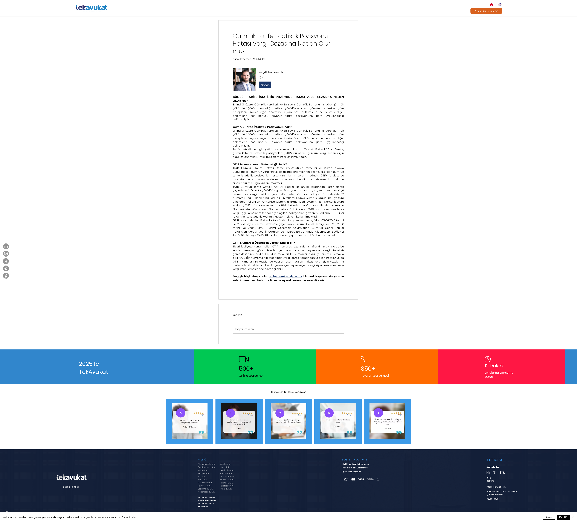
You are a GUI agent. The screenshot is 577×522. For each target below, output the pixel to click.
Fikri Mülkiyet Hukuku (206, 464)
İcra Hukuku (203, 470)
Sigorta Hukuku (204, 485)
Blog (489, 478)
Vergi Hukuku (226, 489)
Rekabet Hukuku (205, 482)
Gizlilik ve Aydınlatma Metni (355, 464)
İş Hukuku (202, 476)
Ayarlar (549, 517)
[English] (499, 4)
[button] (288, 79)
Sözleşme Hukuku (205, 489)
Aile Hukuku (225, 467)
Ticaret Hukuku (226, 483)
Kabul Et (563, 517)
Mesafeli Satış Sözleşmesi (355, 467)
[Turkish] (491, 4)
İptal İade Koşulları (351, 471)
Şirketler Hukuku (227, 479)
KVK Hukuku (203, 479)
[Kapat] (573, 517)
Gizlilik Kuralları (129, 517)
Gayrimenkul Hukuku (207, 467)
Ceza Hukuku (226, 473)
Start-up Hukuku (227, 476)
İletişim (490, 481)
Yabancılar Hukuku (206, 492)
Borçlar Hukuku (227, 470)
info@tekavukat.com (496, 487)
